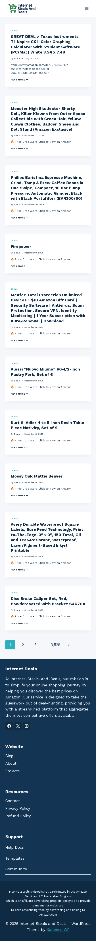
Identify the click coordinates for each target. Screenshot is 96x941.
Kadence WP (58, 929)
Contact (12, 801)
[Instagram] (26, 726)
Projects (12, 771)
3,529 (55, 644)
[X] (18, 726)
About (11, 763)
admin (17, 58)
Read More (19, 79)
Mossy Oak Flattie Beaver (37, 476)
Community (16, 869)
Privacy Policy (17, 808)
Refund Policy (18, 816)
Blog (9, 756)
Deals (14, 30)
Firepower (21, 246)
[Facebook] (9, 726)
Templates (14, 858)
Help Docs (14, 847)
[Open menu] (86, 8)
